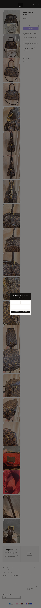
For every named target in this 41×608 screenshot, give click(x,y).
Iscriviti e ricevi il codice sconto (20, 311)
